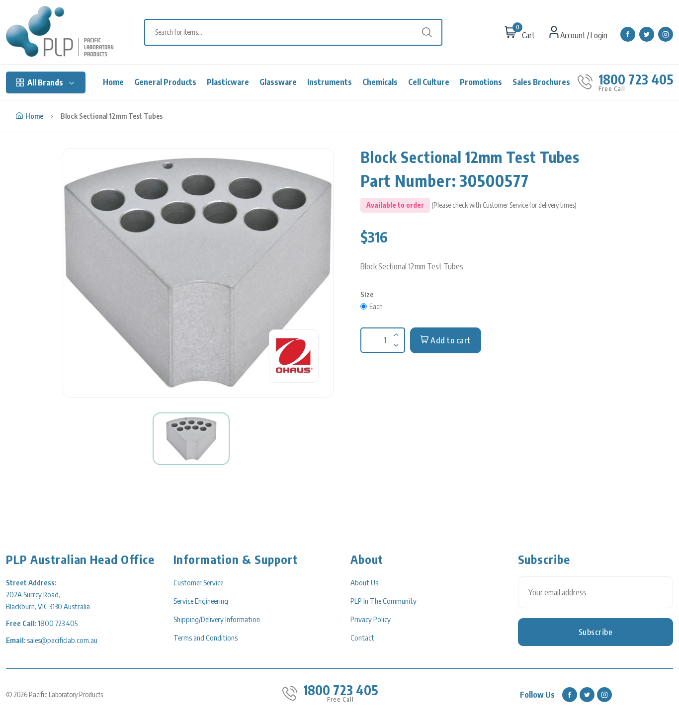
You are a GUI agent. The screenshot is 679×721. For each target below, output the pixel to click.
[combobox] (298, 32)
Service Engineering (200, 600)
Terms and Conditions (205, 637)
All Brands (45, 82)
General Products (165, 82)
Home (113, 82)
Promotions (481, 82)
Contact (362, 637)
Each (376, 306)
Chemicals (380, 82)
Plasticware (228, 82)
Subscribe (596, 632)
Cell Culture (428, 82)
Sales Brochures (541, 82)
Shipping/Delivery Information (216, 619)
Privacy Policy (370, 619)
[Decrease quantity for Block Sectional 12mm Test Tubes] (395, 338)
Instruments (329, 82)
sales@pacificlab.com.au (62, 640)
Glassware (278, 82)
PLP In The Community (383, 600)
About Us (364, 582)
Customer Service (198, 582)
